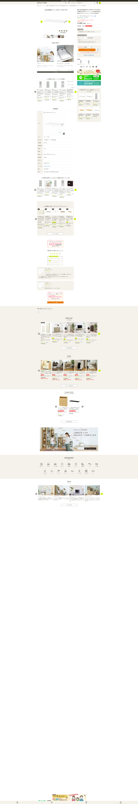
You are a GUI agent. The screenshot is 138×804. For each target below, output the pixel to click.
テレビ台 (48, 466)
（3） (43, 99)
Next (69, 22)
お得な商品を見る (69, 421)
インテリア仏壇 (86, 473)
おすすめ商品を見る (69, 347)
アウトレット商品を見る (69, 385)
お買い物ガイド (79, 2)
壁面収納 (82, 466)
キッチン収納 (55, 466)
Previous (41, 22)
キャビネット (76, 466)
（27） (51, 224)
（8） (64, 414)
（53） (58, 225)
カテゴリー (41, 5)
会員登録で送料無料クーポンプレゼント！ (69, 0)
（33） (84, 103)
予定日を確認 (90, 37)
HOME (38, 5)
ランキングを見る (55, 233)
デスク (90, 466)
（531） (47, 342)
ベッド (72, 473)
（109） (43, 226)
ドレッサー (65, 473)
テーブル (52, 473)
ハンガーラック (59, 473)
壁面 (38, 311)
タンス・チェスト (62, 466)
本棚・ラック (41, 466)
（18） (50, 98)
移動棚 (47, 5)
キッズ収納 (96, 466)
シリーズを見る (69, 504)
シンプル (43, 311)
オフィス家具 (79, 473)
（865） (73, 193)
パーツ (45, 5)
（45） (69, 341)
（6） (73, 98)
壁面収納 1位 (42, 322)
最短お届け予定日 (82, 35)
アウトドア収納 (45, 473)
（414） (81, 341)
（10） (58, 377)
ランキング (73, 2)
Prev (35, 92)
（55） (58, 340)
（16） (50, 193)
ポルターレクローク (47, 166)
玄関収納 (69, 466)
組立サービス (80, 29)
